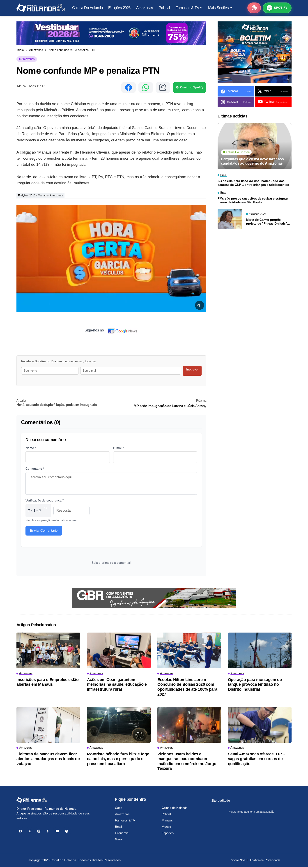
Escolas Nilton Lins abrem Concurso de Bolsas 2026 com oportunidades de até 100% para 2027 (187, 687)
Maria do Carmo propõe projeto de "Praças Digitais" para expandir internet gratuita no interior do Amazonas (268, 222)
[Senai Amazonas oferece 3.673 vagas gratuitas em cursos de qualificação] (260, 725)
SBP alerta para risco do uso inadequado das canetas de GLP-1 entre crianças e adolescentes (253, 183)
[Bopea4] (40, 8)
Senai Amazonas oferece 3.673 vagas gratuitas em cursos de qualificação (256, 759)
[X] (30, 831)
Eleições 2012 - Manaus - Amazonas (40, 195)
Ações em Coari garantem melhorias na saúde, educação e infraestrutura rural (117, 684)
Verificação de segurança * (44, 500)
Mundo (166, 826)
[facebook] (20, 831)
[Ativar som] (199, 305)
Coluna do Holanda (175, 808)
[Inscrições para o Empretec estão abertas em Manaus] (48, 650)
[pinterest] (48, 831)
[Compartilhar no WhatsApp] (145, 87)
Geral (118, 839)
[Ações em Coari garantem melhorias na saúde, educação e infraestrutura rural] (119, 650)
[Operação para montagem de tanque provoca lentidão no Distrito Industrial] (260, 650)
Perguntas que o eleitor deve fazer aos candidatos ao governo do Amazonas (252, 161)
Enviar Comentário (43, 530)
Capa (118, 808)
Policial (166, 814)
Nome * (30, 448)
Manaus (167, 820)
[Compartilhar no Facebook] (128, 87)
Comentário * (34, 468)
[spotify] (67, 831)
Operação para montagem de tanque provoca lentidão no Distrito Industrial (255, 684)
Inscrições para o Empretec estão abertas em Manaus (47, 682)
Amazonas (36, 50)
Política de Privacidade (265, 860)
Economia (122, 833)
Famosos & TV (125, 820)
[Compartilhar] (163, 87)
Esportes (168, 833)
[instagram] (39, 831)
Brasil (118, 826)
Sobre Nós (238, 860)
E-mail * (118, 448)
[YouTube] (57, 831)
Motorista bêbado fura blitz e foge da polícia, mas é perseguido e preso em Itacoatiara (118, 759)
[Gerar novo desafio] (45, 510)
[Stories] (254, 7)
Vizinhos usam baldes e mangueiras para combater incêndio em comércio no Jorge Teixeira (186, 761)
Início (20, 50)
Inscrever (192, 369)
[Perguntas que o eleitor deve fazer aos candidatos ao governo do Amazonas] (255, 146)
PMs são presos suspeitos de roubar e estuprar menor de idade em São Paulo (253, 200)
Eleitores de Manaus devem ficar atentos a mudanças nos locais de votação (48, 759)
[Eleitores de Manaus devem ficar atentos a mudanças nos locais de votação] (48, 725)
